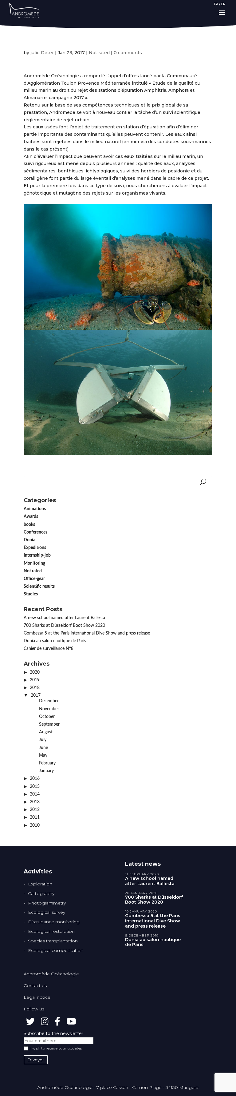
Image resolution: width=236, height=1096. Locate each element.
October (47, 717)
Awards (31, 516)
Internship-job (37, 555)
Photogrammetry (47, 903)
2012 (35, 810)
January (46, 771)
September (49, 724)
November (49, 709)
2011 (35, 817)
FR (216, 4)
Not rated (99, 52)
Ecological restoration (51, 931)
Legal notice (37, 997)
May (43, 755)
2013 (35, 802)
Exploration (40, 884)
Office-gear (34, 579)
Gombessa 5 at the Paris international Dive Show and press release (87, 633)
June (43, 748)
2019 (35, 680)
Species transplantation (53, 941)
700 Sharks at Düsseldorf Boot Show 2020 (64, 625)
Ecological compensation (55, 950)
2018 (35, 688)
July (42, 740)
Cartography (41, 893)
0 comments (128, 52)
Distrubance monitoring (54, 922)
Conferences (35, 532)
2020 (35, 672)
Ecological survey (46, 912)
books (29, 524)
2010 (35, 825)
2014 (35, 794)
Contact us (35, 985)
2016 (35, 778)
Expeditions (35, 548)
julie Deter (42, 52)
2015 (35, 786)
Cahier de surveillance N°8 (48, 649)
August (46, 732)
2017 (36, 695)
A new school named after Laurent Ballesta (64, 618)
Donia (29, 540)
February (47, 763)
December (49, 701)
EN (223, 4)
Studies (31, 594)
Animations (35, 509)
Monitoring (34, 563)
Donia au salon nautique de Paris (55, 641)
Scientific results (39, 586)
